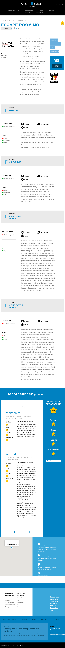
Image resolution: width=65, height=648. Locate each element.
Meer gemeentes (22, 607)
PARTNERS (27, 12)
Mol (19, 28)
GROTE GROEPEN (29, 10)
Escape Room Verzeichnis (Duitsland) (54, 603)
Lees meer (40, 635)
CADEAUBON (39, 12)
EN (62, 4)
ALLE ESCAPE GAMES (13, 10)
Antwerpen (8, 598)
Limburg (7, 600)
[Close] (17, 542)
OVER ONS (51, 10)
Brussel (19, 598)
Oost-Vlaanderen (10, 602)
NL (57, 4)
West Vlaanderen (10, 604)
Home (3, 20)
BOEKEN (24, 619)
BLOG (41, 10)
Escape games (10, 20)
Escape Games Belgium (18, 645)
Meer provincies (9, 607)
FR (59, 4)
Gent (18, 600)
